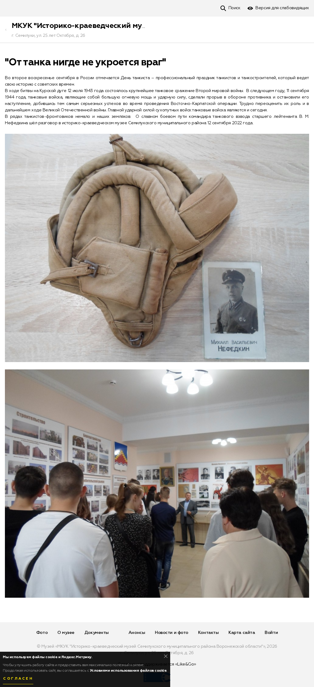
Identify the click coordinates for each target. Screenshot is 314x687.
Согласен (18, 679)
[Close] (165, 656)
